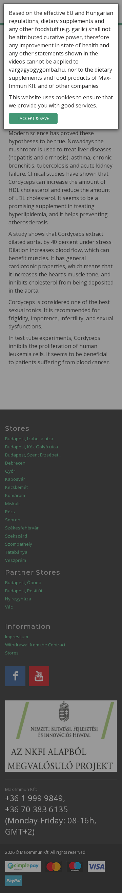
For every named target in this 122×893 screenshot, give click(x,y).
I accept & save (33, 118)
